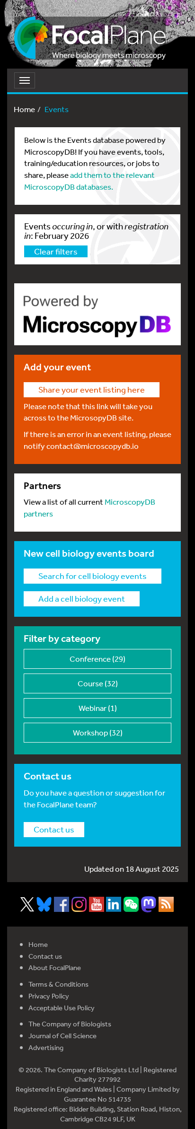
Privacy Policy (48, 995)
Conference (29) (97, 659)
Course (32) (98, 683)
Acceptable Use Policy (61, 1007)
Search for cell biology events (92, 575)
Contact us (54, 829)
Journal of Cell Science (62, 1035)
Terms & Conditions (58, 984)
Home (24, 109)
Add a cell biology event (81, 598)
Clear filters (56, 251)
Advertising (45, 1047)
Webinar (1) (98, 708)
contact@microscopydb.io (92, 446)
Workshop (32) (98, 732)
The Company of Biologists (69, 1023)
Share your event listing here (91, 389)
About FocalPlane (54, 967)
